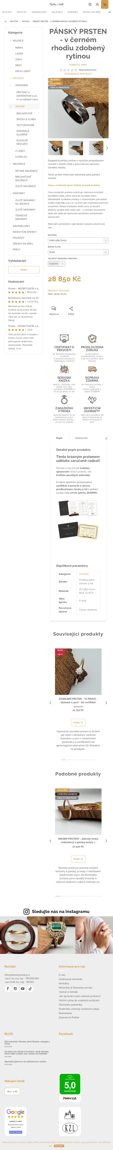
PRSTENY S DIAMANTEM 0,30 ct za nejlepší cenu (27, 96)
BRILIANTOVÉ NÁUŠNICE (23, 178)
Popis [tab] (59, 438)
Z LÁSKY (20, 151)
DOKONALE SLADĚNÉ (23, 133)
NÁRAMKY (19, 193)
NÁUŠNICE (19, 164)
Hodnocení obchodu (71, 979)
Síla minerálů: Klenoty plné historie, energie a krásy (27, 1043)
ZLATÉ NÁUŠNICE (25, 186)
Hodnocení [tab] (81, 438)
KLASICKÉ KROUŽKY (22, 142)
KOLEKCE (18, 40)
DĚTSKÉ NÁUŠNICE (26, 171)
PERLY (16, 249)
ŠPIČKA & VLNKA (26, 119)
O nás (62, 975)
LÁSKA (19, 53)
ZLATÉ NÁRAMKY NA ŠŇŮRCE (25, 202)
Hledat (24, 270)
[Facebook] (8, 988)
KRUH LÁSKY (22, 71)
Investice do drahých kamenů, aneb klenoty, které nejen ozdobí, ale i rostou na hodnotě (27, 1053)
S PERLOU (21, 156)
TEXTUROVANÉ (25, 125)
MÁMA (19, 47)
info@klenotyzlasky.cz (17, 975)
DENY (18, 65)
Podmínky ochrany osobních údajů (79, 1009)
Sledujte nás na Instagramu (60, 911)
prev (50, 702)
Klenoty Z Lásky (78, 65)
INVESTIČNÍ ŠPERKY (24, 232)
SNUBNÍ (20, 106)
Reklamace (65, 1013)
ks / (12, 1091)
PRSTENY (18, 78)
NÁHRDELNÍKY (21, 226)
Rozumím (59, 1146)
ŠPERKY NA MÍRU (23, 243)
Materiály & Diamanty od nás (75, 987)
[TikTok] (30, 988)
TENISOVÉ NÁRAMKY (21, 217)
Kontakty (64, 983)
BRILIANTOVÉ (24, 113)
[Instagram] (15, 988)
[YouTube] (22, 988)
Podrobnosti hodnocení (78, 73)
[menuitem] (7, 12)
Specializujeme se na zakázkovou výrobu (25, 1062)
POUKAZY (18, 237)
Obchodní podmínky (70, 1004)
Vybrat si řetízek (68, 992)
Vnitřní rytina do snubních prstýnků (79, 1000)
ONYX (18, 59)
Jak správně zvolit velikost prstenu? (80, 996)
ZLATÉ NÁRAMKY (25, 209)
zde (50, 1146)
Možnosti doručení (59, 290)
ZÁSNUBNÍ (21, 85)
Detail (76, 722)
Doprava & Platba (69, 1017)
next (106, 702)
